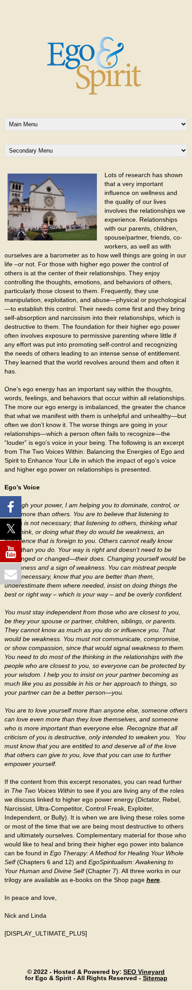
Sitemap (155, 978)
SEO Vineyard (144, 971)
